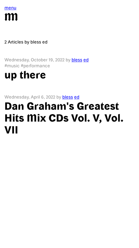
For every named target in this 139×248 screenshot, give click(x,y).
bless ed (81, 59)
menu (10, 7)
